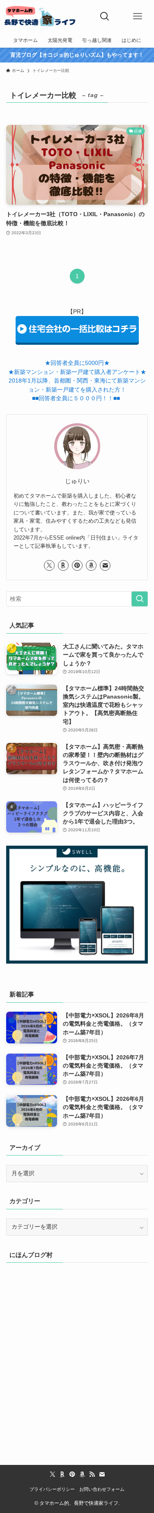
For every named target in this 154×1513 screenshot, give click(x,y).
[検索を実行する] (139, 599)
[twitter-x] (49, 565)
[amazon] (91, 565)
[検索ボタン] (104, 16)
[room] (63, 565)
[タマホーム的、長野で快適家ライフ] (40, 16)
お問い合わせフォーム (101, 1489)
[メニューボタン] (137, 16)
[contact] (105, 565)
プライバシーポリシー (52, 1489)
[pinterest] (77, 565)
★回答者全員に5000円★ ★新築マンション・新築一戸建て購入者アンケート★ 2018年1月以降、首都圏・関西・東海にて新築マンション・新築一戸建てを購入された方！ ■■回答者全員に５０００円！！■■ (77, 380)
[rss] (92, 1474)
